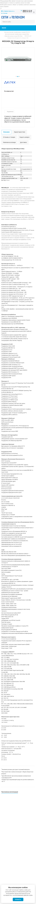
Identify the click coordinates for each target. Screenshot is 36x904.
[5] (12, 97)
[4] (11, 97)
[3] (9, 97)
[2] (7, 97)
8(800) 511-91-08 (27, 10)
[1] (5, 97)
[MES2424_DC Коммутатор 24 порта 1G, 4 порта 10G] (18, 67)
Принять (18, 899)
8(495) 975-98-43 (27, 11)
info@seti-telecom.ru (8, 11)
